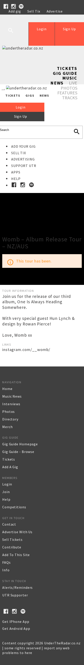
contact (9, 524)
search (14, 34)
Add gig (15, 11)
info (6, 570)
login (7, 484)
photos (8, 411)
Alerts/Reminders (17, 587)
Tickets (67, 68)
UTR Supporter (15, 595)
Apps (15, 172)
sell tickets (12, 539)
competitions (14, 507)
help (6, 499)
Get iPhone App (15, 621)
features (67, 92)
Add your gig (23, 146)
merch (7, 427)
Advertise (55, 11)
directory (10, 419)
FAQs (6, 562)
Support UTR (23, 165)
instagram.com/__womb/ (26, 349)
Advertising (23, 159)
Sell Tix (33, 11)
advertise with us (17, 532)
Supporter (17, 16)
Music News (63, 80)
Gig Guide (65, 73)
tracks (69, 97)
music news (12, 396)
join (6, 492)
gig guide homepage (20, 444)
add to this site (16, 554)
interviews (11, 404)
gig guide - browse (18, 451)
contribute (11, 547)
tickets (8, 459)
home (7, 388)
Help (36, 16)
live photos (69, 85)
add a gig (10, 467)
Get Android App (16, 628)
